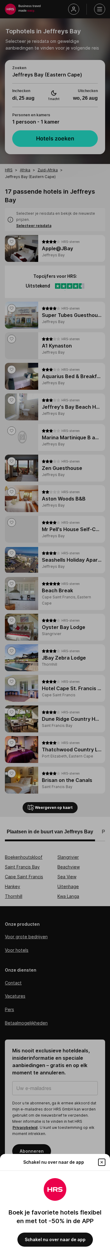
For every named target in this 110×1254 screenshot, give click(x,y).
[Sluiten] (101, 1162)
